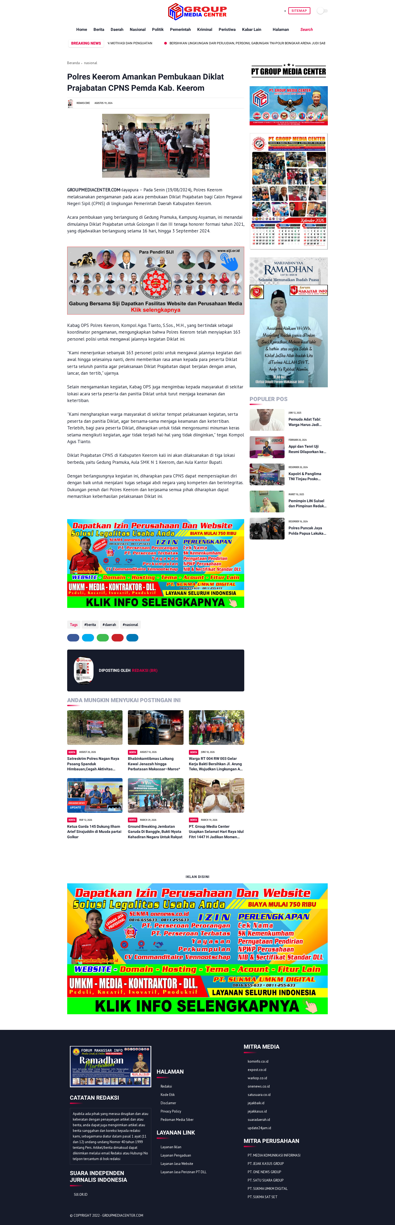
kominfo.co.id (258, 1061)
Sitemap (299, 11)
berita (91, 624)
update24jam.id (259, 1128)
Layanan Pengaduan (176, 1155)
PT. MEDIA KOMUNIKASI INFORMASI (274, 1155)
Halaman (281, 29)
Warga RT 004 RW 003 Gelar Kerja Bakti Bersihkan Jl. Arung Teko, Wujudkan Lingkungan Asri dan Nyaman (216, 764)
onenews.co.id (259, 1086)
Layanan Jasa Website (177, 1163)
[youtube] (101, 11)
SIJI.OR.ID (81, 1194)
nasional (90, 63)
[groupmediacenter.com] (197, 19)
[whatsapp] (82, 11)
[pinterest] (88, 11)
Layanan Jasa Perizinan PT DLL (183, 1172)
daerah (110, 624)
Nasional (138, 29)
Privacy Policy (171, 1111)
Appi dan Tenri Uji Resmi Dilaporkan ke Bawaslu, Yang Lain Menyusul (306, 449)
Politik (158, 29)
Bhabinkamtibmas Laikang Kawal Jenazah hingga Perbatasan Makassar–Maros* (154, 763)
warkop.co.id (257, 1078)
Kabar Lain (251, 29)
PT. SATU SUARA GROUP (265, 1180)
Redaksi (166, 1086)
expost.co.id (257, 1069)
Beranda (73, 63)
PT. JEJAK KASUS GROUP (266, 1163)
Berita (99, 29)
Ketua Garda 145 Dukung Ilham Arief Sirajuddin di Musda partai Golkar (94, 831)
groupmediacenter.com (122, 1215)
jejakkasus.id (257, 1111)
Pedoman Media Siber (177, 1119)
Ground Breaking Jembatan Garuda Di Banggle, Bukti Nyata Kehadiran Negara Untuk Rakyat (155, 831)
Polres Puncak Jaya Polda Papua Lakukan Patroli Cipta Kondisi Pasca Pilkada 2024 (307, 531)
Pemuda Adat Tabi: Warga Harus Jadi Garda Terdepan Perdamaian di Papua (307, 422)
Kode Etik (168, 1094)
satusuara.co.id (259, 1094)
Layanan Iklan (171, 1147)
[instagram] (95, 11)
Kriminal (204, 29)
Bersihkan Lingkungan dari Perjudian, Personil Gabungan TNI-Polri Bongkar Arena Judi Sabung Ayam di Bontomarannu (237, 43)
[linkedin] (132, 637)
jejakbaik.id (256, 1103)
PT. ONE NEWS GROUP (264, 1172)
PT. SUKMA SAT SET (263, 1197)
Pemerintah (180, 29)
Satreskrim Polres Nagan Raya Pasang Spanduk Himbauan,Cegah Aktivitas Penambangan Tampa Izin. (93, 764)
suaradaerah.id (259, 1119)
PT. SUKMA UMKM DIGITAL (268, 1188)
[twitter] (76, 11)
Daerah (117, 29)
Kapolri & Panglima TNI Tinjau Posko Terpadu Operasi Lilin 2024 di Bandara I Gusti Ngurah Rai (307, 476)
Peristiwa (227, 29)
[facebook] (70, 11)
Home (81, 29)
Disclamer (168, 1103)
